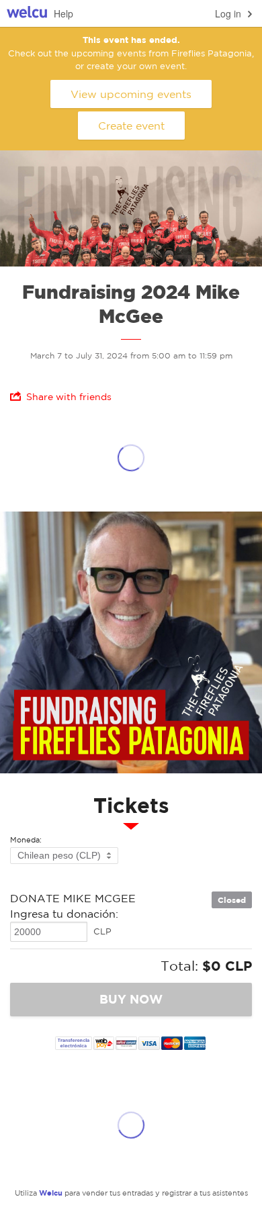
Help (63, 13)
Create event (131, 125)
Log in (228, 13)
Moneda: (26, 840)
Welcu (27, 14)
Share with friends (69, 396)
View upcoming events (131, 94)
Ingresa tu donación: (64, 913)
